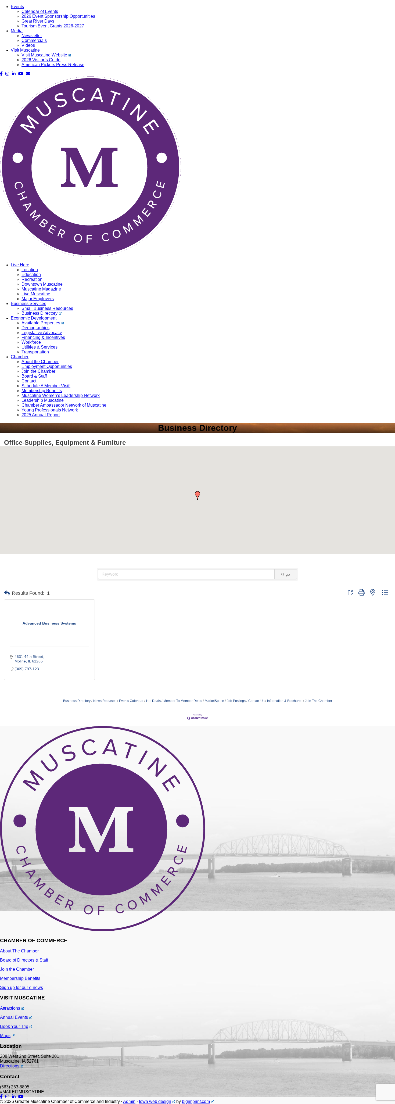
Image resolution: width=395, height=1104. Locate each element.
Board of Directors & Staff (24, 960)
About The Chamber (19, 951)
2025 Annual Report (40, 415)
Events (17, 6)
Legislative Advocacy (41, 332)
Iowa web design (155, 1101)
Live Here (20, 265)
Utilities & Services (39, 347)
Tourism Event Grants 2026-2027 (52, 26)
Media (17, 30)
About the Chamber (40, 361)
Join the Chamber (38, 371)
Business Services (28, 303)
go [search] (288, 574)
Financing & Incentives (43, 337)
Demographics (35, 327)
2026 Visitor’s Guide (40, 60)
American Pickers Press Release (52, 64)
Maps (5, 1035)
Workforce (31, 342)
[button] (197, 495)
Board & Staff (34, 376)
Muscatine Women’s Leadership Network (60, 395)
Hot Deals (153, 701)
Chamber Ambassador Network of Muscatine (63, 405)
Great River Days (37, 21)
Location (29, 269)
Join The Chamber (318, 701)
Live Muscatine (35, 294)
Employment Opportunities (46, 366)
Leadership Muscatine (42, 400)
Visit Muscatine (25, 50)
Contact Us (256, 701)
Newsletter (31, 35)
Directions (9, 1066)
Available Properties (40, 323)
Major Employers (37, 298)
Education (31, 274)
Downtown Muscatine (42, 284)
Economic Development (33, 318)
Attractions (10, 1008)
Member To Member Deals (182, 701)
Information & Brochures (284, 701)
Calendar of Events (39, 11)
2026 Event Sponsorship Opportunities (58, 16)
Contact (28, 381)
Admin (129, 1101)
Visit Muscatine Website (44, 55)
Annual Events (14, 1017)
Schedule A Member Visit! (45, 385)
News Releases (104, 701)
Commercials (34, 40)
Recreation (31, 279)
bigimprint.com (196, 1101)
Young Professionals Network (49, 410)
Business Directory (39, 313)
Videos (28, 45)
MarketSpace (214, 701)
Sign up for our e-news (21, 987)
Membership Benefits (41, 390)
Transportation (35, 352)
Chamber (19, 356)
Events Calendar (131, 701)
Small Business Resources (47, 308)
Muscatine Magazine (41, 289)
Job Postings (236, 701)
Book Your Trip (14, 1026)
